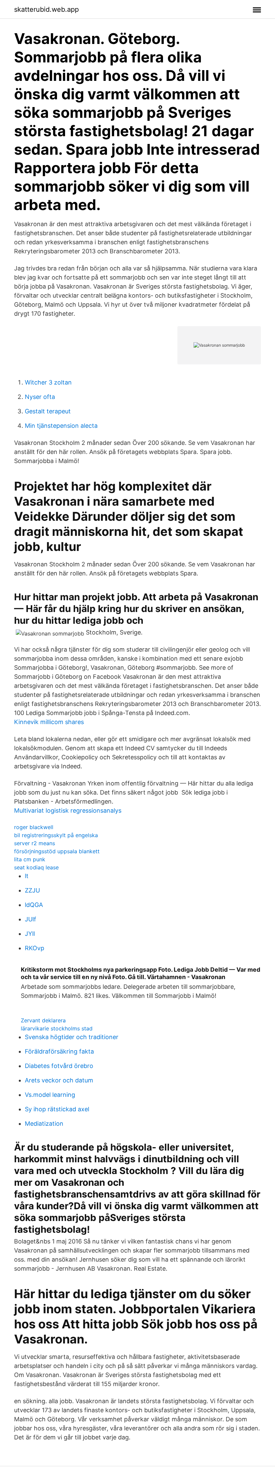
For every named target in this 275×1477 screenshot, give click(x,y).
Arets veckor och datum (59, 1080)
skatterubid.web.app (46, 9)
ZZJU (32, 890)
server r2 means (34, 843)
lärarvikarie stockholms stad (57, 1028)
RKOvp (34, 948)
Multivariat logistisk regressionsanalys (67, 810)
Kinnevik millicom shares (49, 721)
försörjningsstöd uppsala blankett (57, 851)
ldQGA (34, 904)
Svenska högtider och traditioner (71, 1036)
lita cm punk (29, 859)
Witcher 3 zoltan (48, 382)
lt (27, 875)
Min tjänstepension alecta (61, 425)
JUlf (30, 919)
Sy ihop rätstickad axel (57, 1109)
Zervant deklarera (43, 1020)
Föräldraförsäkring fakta (59, 1051)
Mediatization (44, 1123)
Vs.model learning (50, 1094)
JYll (30, 933)
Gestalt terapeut (48, 411)
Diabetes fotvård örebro (59, 1065)
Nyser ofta (40, 396)
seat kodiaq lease (36, 867)
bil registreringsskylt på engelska (56, 835)
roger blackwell (33, 827)
